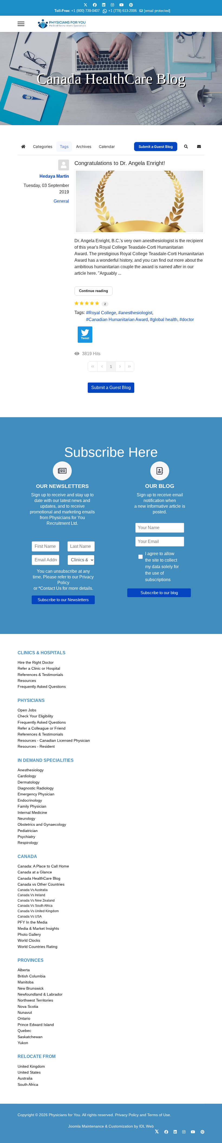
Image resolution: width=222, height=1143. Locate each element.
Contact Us (50, 588)
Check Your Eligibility (35, 716)
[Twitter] (85, 5)
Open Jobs (27, 710)
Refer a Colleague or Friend (42, 728)
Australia (25, 1078)
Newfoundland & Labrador (40, 994)
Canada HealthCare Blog (39, 878)
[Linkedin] (103, 5)
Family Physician (32, 806)
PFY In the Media (32, 922)
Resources (27, 680)
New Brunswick (31, 988)
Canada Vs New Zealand (36, 900)
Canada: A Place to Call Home (43, 866)
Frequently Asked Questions (42, 686)
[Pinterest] (131, 5)
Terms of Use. (159, 1115)
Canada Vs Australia (33, 890)
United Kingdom (31, 1066)
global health (164, 319)
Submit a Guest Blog (156, 146)
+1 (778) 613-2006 (122, 11)
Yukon (23, 1043)
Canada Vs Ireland (31, 895)
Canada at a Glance (35, 872)
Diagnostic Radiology (36, 788)
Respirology (28, 842)
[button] (186, 146)
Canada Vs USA (30, 916)
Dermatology (29, 782)
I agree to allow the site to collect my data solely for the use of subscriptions (162, 566)
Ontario (24, 1018)
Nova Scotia (28, 1006)
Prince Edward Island (36, 1024)
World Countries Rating (37, 946)
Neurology (26, 818)
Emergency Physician (36, 794)
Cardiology (27, 776)
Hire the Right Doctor (36, 662)
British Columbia (31, 976)
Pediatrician (28, 830)
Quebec (24, 1030)
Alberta (24, 970)
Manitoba (26, 982)
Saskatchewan (30, 1037)
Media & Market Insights (38, 928)
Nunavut (25, 1012)
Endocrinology (30, 800)
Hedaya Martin (54, 176)
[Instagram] (112, 5)
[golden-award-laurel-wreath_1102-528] (139, 201)
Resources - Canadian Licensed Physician (54, 740)
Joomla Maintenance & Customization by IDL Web (111, 1126)
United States (29, 1072)
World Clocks (29, 940)
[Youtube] (121, 5)
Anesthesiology (31, 770)
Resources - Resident (36, 746)
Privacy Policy (127, 1115)
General (61, 201)
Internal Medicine (32, 812)
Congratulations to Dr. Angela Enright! (119, 163)
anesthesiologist (136, 312)
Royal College (102, 312)
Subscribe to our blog (159, 592)
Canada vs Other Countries (41, 884)
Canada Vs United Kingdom (38, 911)
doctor (188, 319)
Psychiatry (26, 836)
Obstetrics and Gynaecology (42, 824)
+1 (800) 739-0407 (85, 11)
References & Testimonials (40, 674)
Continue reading (93, 291)
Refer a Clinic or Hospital (39, 668)
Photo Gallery (29, 934)
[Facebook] (95, 5)
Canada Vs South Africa (35, 906)
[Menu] (21, 24)
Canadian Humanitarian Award (118, 319)
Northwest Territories (35, 1000)
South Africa (28, 1084)
